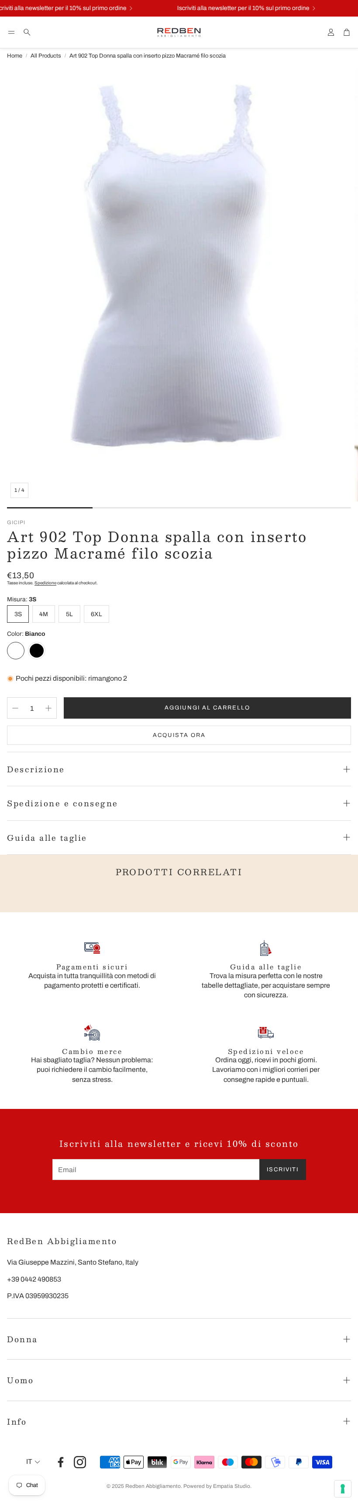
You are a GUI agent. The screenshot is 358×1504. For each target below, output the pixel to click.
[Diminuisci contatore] (15, 708)
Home (14, 56)
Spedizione (45, 582)
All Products (46, 56)
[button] (11, 32)
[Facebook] (61, 1462)
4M (43, 614)
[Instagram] (80, 1462)
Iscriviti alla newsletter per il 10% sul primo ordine (236, 8)
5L (69, 614)
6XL (96, 614)
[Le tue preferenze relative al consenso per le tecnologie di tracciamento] (342, 1488)
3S (18, 614)
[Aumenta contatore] (48, 708)
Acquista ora (179, 735)
